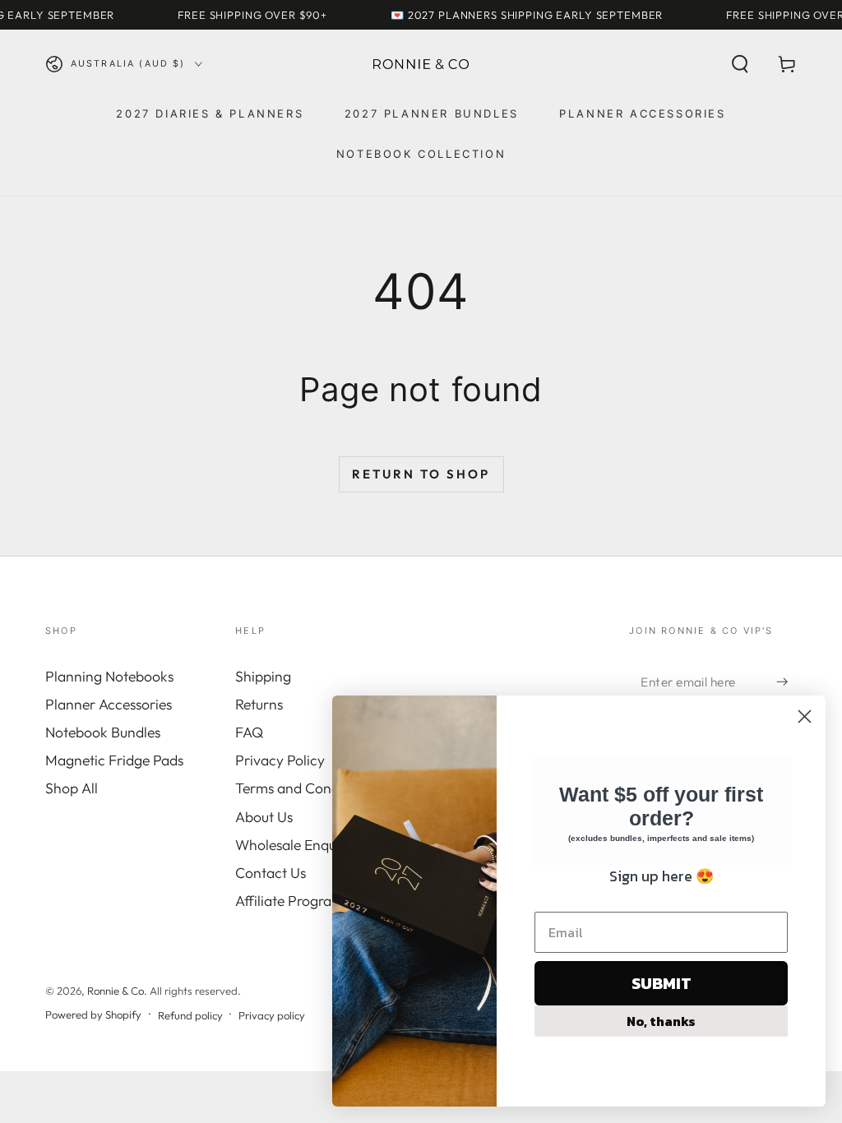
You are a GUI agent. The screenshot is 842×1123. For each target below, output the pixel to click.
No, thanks (661, 1021)
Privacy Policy (280, 760)
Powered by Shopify (93, 1014)
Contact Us (270, 872)
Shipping (263, 676)
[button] (739, 64)
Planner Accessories (108, 704)
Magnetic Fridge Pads (114, 760)
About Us (264, 816)
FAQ (249, 732)
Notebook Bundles (102, 732)
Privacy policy (271, 1015)
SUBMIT (662, 983)
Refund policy (190, 1015)
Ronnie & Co (115, 990)
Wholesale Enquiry (294, 844)
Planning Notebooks (109, 676)
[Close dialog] (804, 716)
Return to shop (421, 474)
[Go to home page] (421, 64)
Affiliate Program (289, 900)
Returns (259, 704)
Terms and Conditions (304, 788)
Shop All (71, 788)
